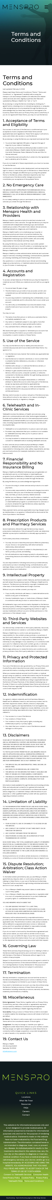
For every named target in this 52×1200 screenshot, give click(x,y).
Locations (26, 1097)
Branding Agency (27, 1198)
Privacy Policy (42, 1177)
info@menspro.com (10, 1051)
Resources (26, 1104)
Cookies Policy (28, 1177)
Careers (26, 1111)
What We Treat (26, 1100)
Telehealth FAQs (15, 1181)
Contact (26, 1115)
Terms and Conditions (34, 1181)
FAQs (26, 1107)
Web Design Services (40, 1198)
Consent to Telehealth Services (17, 1174)
